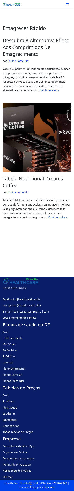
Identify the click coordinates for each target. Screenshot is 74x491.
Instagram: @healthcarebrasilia (22, 305)
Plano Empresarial (14, 368)
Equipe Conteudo (18, 61)
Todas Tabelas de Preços (18, 432)
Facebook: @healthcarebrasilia (21, 299)
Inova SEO (48, 487)
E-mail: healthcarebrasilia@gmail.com (26, 311)
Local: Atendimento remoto (19, 317)
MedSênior (9, 344)
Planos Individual (13, 381)
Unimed (8, 362)
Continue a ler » (49, 90)
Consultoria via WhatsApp (18, 446)
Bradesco (8, 401)
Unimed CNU (11, 426)
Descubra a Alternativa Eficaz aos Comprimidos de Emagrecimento (36, 47)
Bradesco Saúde (12, 338)
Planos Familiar (12, 374)
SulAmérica (10, 350)
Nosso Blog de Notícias (17, 470)
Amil (5, 332)
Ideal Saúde (10, 407)
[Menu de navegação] (67, 4)
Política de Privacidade (17, 464)
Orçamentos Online (15, 452)
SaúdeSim (9, 356)
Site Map (8, 476)
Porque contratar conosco (19, 458)
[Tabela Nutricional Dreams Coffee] (37, 137)
